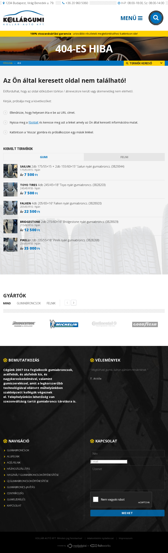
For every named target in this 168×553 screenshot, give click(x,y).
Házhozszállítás (18, 468)
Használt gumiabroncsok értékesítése (33, 475)
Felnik (51, 303)
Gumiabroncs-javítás (21, 487)
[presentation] (121, 500)
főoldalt (33, 122)
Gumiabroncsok (29, 303)
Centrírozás (15, 493)
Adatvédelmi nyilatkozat (100, 538)
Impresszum (126, 538)
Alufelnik (13, 456)
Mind (7, 303)
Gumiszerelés (16, 499)
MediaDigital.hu (77, 546)
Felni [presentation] (124, 157)
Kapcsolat (14, 505)
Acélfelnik (13, 462)
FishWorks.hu (100, 545)
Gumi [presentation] (44, 157)
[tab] (43, 157)
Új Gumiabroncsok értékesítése (28, 481)
